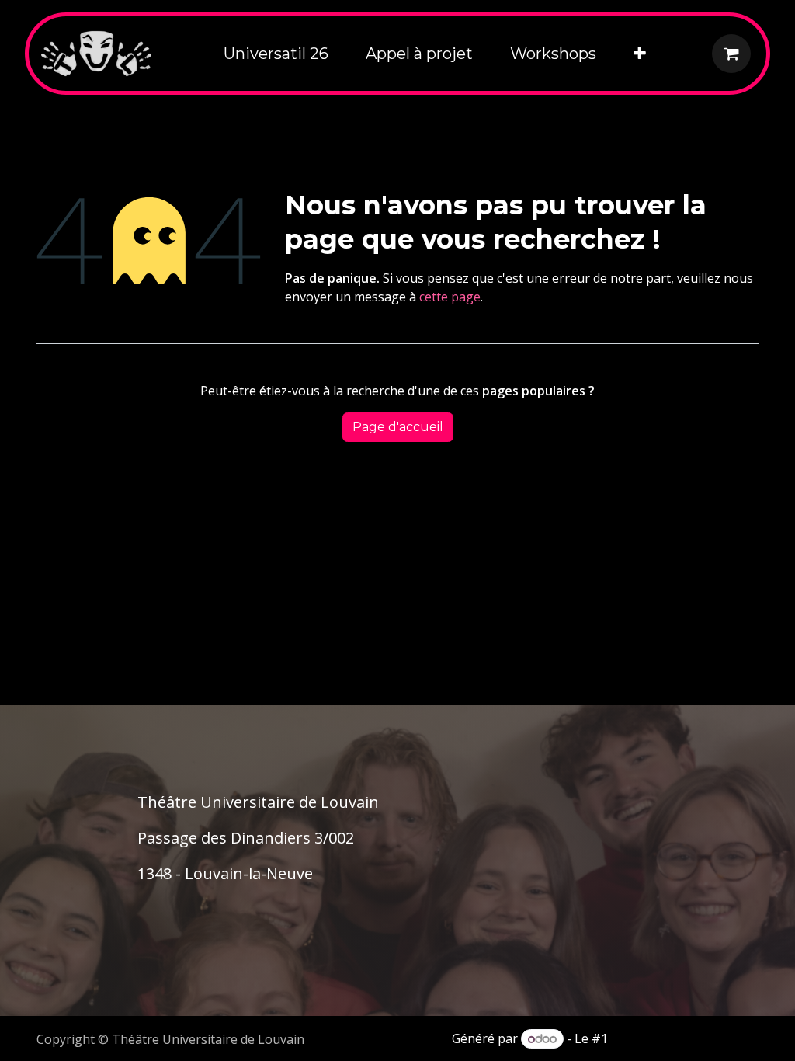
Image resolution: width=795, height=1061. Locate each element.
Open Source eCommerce (685, 1038)
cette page (450, 296)
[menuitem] (276, 53)
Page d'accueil (397, 426)
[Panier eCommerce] (731, 53)
